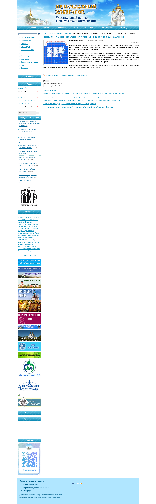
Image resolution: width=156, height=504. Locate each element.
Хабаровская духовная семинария (35, 488)
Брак (28, 246)
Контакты (24, 68)
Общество (61, 28)
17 (19, 103)
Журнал (68, 33)
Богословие (22, 246)
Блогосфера (26, 53)
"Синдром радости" (24, 229)
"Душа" (30, 218)
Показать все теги (29, 255)
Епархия (24, 44)
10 (19, 100)
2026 (26, 88)
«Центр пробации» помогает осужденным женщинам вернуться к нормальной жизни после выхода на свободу (84, 93)
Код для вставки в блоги (52, 83)
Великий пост (31, 249)
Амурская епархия (32, 235)
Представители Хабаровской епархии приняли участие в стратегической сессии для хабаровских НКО (81, 100)
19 (25, 103)
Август (20, 88)
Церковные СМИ (27, 50)
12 (25, 100)
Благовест (49, 75)
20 (28, 103)
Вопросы (31, 251)
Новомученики (107, 28)
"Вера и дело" (22, 218)
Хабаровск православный (52, 33)
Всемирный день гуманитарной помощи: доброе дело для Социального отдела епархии (76, 97)
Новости (32, 28)
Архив (23, 65)
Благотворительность (25, 244)
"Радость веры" (32, 226)
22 (34, 103)
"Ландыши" (27, 220)
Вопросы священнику (29, 62)
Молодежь (89, 28)
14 (31, 100)
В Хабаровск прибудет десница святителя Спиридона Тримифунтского (69, 104)
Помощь (124, 28)
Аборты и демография (26, 231)
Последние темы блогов (29, 118)
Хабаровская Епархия (30, 484)
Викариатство (22, 251)
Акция (37, 233)
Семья (75, 28)
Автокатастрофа (23, 233)
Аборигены (35, 229)
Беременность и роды (25, 242)
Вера (38, 249)
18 (22, 103)
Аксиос (32, 233)
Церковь (46, 28)
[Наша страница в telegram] (29, 474)
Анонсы (84, 75)
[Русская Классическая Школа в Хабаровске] (29, 408)
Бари (34, 240)
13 (28, 100)
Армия (29, 240)
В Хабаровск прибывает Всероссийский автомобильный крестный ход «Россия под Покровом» (78, 107)
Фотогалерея (26, 56)
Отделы (64, 75)
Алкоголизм (22, 235)
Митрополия (26, 41)
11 (22, 100)
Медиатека (25, 59)
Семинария (25, 47)
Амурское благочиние (25, 237)
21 (31, 103)
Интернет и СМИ (74, 75)
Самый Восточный (28, 38)
